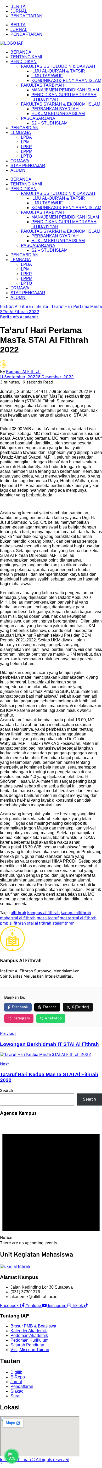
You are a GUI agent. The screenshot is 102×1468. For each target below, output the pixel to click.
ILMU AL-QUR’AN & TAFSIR (58, 71)
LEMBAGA (20, 132)
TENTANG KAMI (26, 57)
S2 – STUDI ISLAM (49, 123)
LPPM (26, 151)
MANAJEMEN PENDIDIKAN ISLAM (65, 90)
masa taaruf (48, 918)
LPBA (26, 137)
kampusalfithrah (76, 913)
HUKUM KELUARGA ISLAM (58, 113)
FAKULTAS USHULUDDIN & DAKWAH (58, 66)
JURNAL (18, 11)
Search (6, 1090)
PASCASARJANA (38, 118)
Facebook (20, 1007)
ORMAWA (19, 161)
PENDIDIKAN (23, 61)
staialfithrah (63, 923)
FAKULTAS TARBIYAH (42, 85)
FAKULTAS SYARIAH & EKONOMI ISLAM (60, 104)
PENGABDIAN (24, 128)
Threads (49, 1007)
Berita (6, 317)
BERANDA (20, 52)
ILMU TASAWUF (47, 76)
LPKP (26, 146)
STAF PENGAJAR (27, 165)
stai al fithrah (39, 923)
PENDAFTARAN (26, 16)
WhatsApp (53, 1018)
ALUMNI (18, 170)
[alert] (51, 1184)
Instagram (21, 1018)
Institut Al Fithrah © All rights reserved (34, 1459)
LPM (25, 142)
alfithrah (18, 913)
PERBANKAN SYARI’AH (55, 109)
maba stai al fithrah (18, 918)
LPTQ (26, 156)
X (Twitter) (80, 1007)
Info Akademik (25, 317)
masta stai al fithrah (78, 918)
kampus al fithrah (43, 913)
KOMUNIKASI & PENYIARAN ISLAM (66, 80)
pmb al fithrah (13, 923)
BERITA (18, 6)
